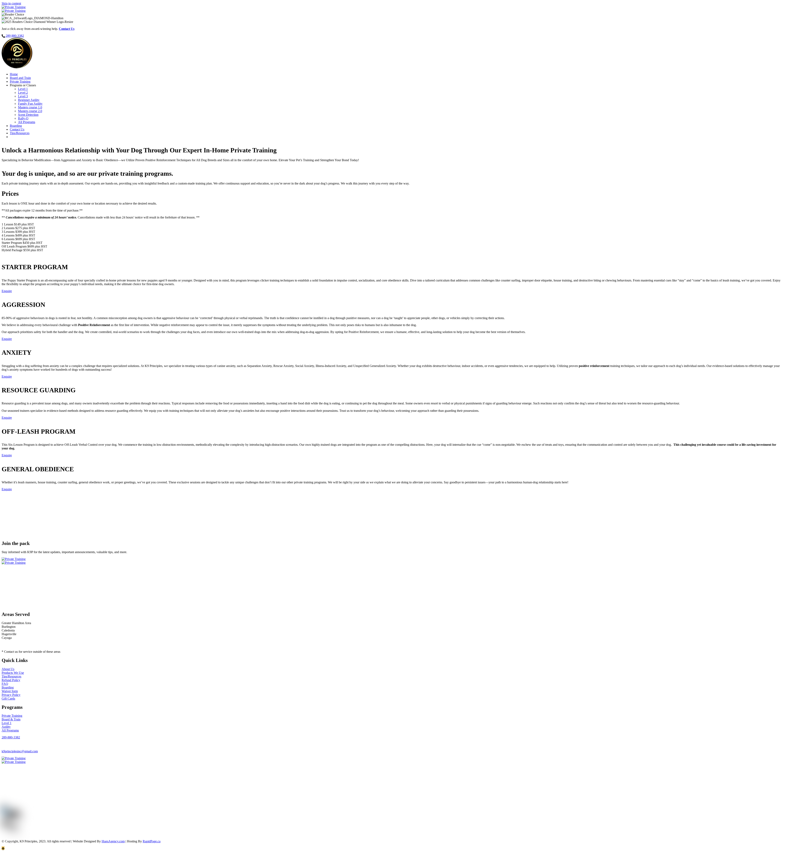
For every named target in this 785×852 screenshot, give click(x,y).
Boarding (16, 125)
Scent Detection (28, 114)
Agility (6, 726)
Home (14, 74)
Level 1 (23, 89)
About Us (8, 669)
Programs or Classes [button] (23, 85)
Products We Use (13, 672)
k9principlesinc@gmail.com (20, 751)
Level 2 (23, 92)
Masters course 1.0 (30, 107)
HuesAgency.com (113, 841)
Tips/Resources (19, 133)
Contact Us (17, 129)
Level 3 (23, 96)
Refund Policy (11, 680)
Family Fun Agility (30, 103)
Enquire (7, 291)
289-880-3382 (11, 737)
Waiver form (10, 691)
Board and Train (20, 78)
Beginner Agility (28, 100)
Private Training (20, 81)
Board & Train (11, 719)
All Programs (26, 122)
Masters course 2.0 (30, 111)
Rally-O (23, 118)
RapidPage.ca (151, 841)
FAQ (5, 683)
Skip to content (11, 3)
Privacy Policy (11, 695)
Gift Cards (8, 698)
